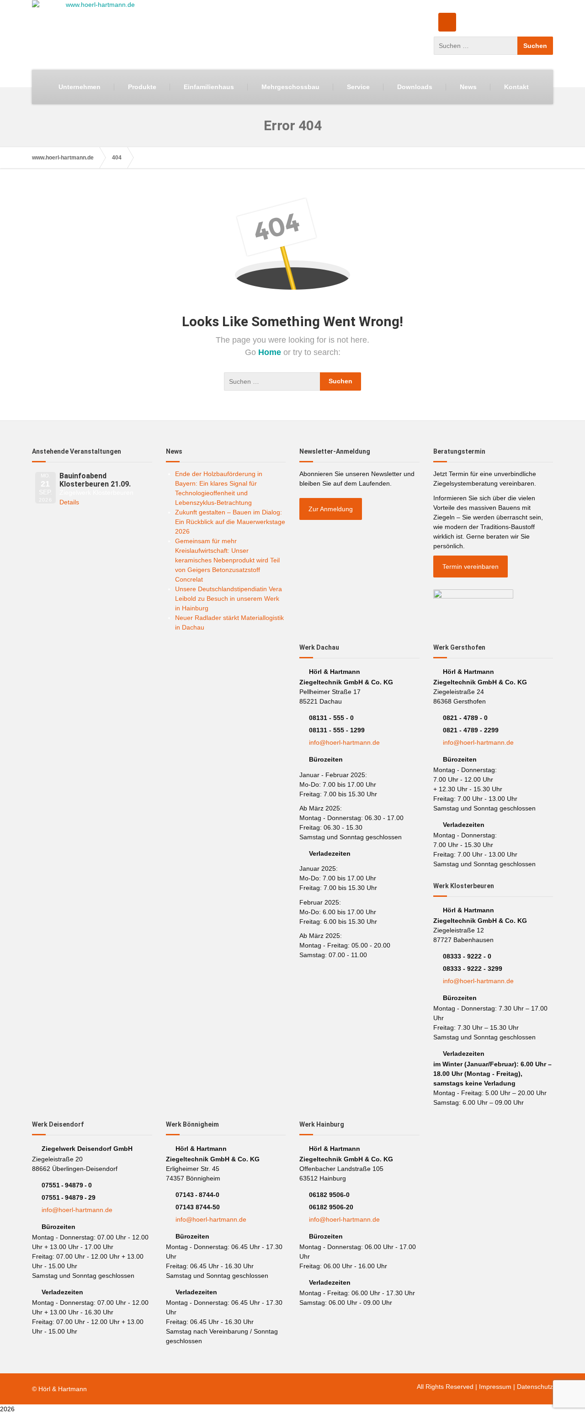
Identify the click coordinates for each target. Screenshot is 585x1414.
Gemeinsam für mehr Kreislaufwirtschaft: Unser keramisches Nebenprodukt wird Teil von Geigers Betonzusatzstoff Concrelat (227, 560)
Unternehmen (79, 86)
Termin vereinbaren (470, 566)
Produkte (142, 86)
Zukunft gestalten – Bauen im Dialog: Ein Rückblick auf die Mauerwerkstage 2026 (230, 521)
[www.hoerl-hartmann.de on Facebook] (447, 22)
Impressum (495, 1386)
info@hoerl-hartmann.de (344, 742)
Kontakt (516, 86)
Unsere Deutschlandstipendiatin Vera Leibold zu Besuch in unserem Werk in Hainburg (228, 598)
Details (69, 502)
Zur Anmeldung (330, 509)
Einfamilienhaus (209, 86)
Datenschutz (535, 1386)
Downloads (414, 86)
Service (358, 86)
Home (270, 352)
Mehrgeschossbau (290, 86)
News (468, 86)
